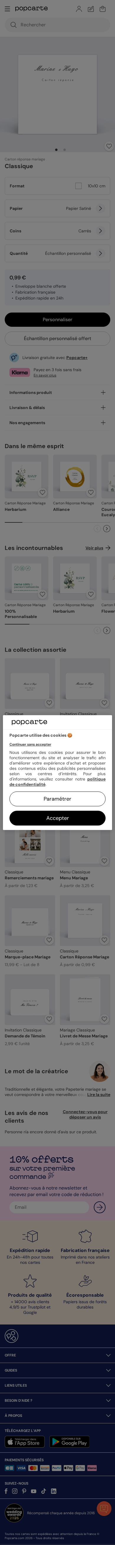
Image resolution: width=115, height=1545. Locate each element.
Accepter (57, 818)
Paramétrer (57, 798)
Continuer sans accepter (30, 744)
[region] (57, 772)
